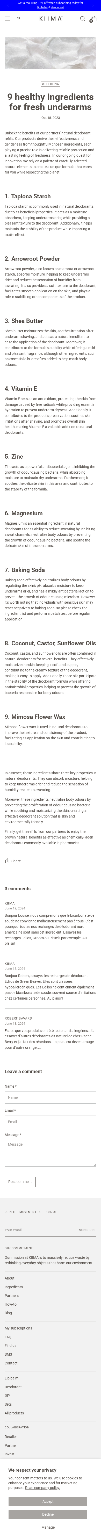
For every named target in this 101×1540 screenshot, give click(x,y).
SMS (8, 1354)
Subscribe (87, 1230)
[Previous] (7, 5)
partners (59, 831)
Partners (12, 1295)
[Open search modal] (82, 18)
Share (16, 861)
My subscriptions (18, 1328)
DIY (7, 1395)
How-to (11, 1304)
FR (18, 18)
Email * (10, 1110)
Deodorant (13, 1387)
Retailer (11, 1437)
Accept (48, 1501)
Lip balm (11, 1378)
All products (14, 1413)
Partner (11, 1445)
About (10, 1278)
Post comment (20, 1182)
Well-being (50, 84)
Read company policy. (42, 1488)
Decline (48, 1514)
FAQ (8, 1337)
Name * (11, 1086)
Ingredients (14, 1287)
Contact (11, 1363)
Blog (8, 1313)
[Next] (93, 5)
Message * (13, 1135)
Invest (10, 1454)
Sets (8, 1404)
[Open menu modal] (7, 18)
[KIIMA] (50, 18)
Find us (10, 1345)
